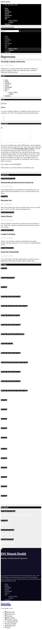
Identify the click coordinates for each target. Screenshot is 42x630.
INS (6, 19)
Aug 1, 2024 (5, 285)
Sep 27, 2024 (5, 276)
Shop (6, 8)
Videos (7, 13)
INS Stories (11, 178)
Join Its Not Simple (7, 319)
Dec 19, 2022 (5, 417)
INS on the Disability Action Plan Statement (15, 385)
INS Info (11, 230)
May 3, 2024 (5, 65)
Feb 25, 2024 (5, 379)
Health (7, 10)
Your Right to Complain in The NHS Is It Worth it (17, 310)
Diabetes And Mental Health (10, 490)
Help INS (4, 212)
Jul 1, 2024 (4, 295)
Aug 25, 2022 (5, 436)
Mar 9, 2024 (4, 342)
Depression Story (6, 200)
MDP (22, 334)
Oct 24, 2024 (5, 238)
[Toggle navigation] (1, 29)
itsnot (10, 65)
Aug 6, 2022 (5, 475)
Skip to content (5, 1)
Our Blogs (8, 12)
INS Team (4, 268)
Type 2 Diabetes (6, 462)
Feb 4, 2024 (4, 408)
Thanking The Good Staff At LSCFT (13, 338)
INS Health (4, 178)
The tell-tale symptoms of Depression (13, 61)
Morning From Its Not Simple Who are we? (15, 404)
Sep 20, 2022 (5, 426)
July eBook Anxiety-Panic (9, 291)
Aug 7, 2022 (5, 466)
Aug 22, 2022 (5, 447)
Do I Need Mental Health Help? (11, 366)
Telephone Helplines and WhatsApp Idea (14, 347)
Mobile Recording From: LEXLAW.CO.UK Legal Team (19, 357)
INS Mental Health (13, 553)
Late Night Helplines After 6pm (11, 375)
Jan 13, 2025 (5, 186)
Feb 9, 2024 (4, 398)
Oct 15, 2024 (5, 256)
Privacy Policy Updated (8, 481)
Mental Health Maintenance (10, 272)
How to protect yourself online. (11, 453)
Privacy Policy (13, 20)
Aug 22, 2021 (5, 494)
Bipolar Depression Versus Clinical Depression (16, 423)
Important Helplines (7, 471)
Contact (11, 22)
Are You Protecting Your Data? (11, 300)
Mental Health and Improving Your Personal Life (17, 182)
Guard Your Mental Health (10, 252)
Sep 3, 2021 (4, 485)
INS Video (24, 390)
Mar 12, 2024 (5, 332)
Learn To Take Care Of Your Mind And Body (16, 281)
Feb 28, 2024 (5, 361)
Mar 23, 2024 (5, 304)
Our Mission (5, 500)
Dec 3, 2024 (4, 204)
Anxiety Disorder (6, 216)
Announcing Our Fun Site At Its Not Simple (15, 394)
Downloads (8, 15)
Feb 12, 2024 (5, 389)
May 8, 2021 (5, 503)
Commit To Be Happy (8, 234)
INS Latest (10, 306)
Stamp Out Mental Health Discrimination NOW (16, 432)
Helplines (8, 24)
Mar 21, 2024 (5, 314)
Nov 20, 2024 (5, 220)
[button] (6, 605)
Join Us (7, 17)
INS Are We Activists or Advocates (12, 329)
